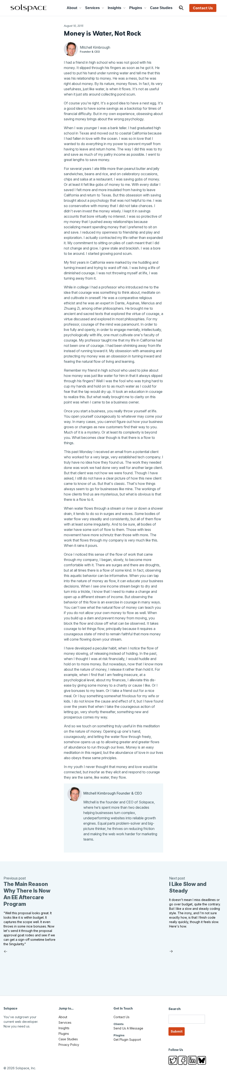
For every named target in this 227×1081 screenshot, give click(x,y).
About (72, 8)
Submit (176, 1031)
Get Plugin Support (127, 1039)
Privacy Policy (69, 1044)
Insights (114, 8)
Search (174, 1009)
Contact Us (203, 8)
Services (92, 8)
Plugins (135, 8)
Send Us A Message (128, 1028)
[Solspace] (29, 8)
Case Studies (161, 8)
